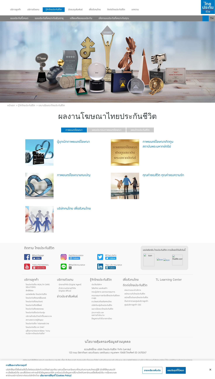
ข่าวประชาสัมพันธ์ (67, 296)
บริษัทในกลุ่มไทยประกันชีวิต (102, 305)
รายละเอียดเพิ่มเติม (152, 370)
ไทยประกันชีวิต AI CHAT (35, 327)
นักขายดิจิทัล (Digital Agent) (70, 284)
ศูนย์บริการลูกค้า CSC (132, 304)
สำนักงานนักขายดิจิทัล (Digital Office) (67, 289)
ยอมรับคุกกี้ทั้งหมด (175, 370)
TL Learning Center (169, 279)
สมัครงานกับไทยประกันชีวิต (134, 293)
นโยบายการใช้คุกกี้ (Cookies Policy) (55, 375)
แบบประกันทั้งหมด (19, 18)
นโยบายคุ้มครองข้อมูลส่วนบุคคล (107, 342)
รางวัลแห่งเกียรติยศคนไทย (102, 301)
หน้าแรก (11, 105)
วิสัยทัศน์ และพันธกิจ (99, 288)
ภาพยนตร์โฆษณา (74, 130)
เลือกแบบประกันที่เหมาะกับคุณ (114, 18)
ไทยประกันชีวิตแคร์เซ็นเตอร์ (36, 298)
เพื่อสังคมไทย (95, 9)
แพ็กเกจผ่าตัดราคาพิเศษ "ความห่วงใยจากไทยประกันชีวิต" (38, 332)
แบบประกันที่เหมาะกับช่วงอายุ (49, 18)
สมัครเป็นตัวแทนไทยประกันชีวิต (136, 297)
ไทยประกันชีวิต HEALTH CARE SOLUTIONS (38, 286)
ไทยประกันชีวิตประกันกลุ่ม (35, 312)
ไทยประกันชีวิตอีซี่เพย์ (34, 305)
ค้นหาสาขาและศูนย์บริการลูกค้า (136, 301)
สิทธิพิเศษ (29, 290)
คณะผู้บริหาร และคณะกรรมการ (103, 292)
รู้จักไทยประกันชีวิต (54, 9)
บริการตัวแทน (33, 9)
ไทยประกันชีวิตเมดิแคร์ (34, 301)
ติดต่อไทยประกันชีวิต (116, 9)
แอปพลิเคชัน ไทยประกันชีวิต (36, 294)
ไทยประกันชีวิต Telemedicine (37, 323)
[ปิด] (210, 369)
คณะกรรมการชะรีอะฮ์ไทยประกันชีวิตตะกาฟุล (106, 297)
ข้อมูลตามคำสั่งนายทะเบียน (102, 318)
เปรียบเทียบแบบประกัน (81, 18)
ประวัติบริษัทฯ (97, 284)
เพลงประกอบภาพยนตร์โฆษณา (106, 130)
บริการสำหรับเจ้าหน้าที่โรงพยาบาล (39, 316)
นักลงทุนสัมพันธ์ (75, 9)
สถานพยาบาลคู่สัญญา (34, 320)
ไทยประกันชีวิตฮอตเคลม (35, 309)
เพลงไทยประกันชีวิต (140, 130)
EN (212, 24)
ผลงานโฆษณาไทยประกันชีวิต (102, 309)
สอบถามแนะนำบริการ (132, 290)
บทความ (135, 9)
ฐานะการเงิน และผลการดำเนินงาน (98, 314)
